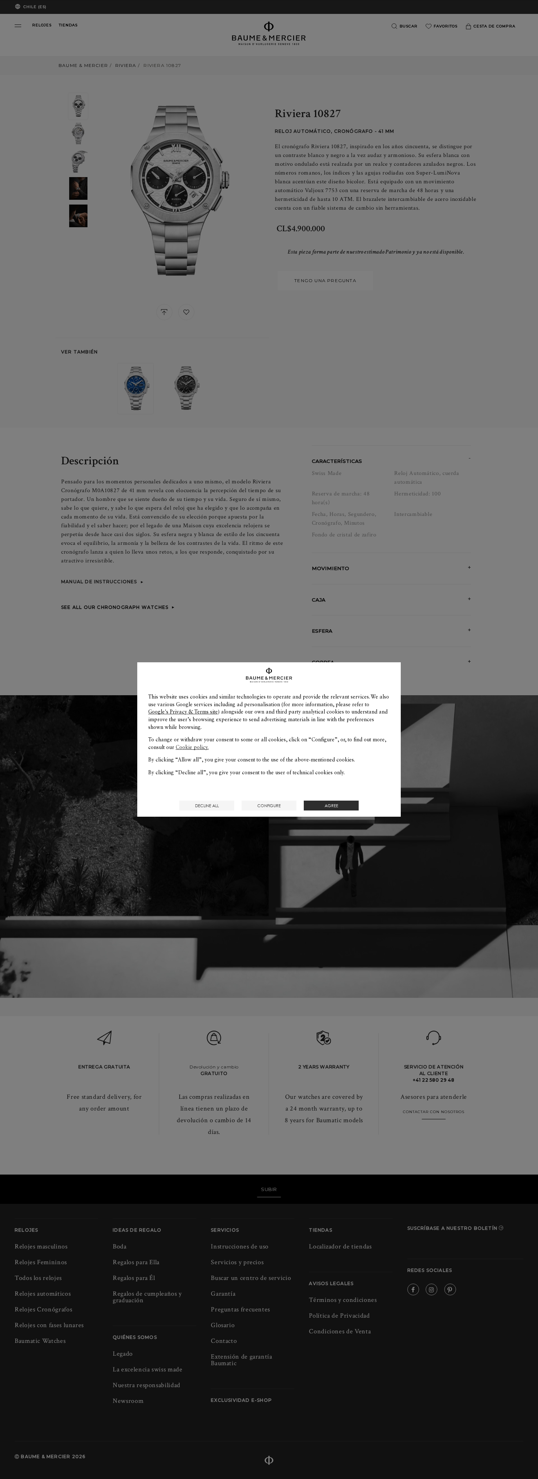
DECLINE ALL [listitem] (207, 805)
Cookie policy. (192, 747)
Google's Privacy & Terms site (183, 712)
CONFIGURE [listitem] (269, 805)
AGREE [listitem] (331, 805)
